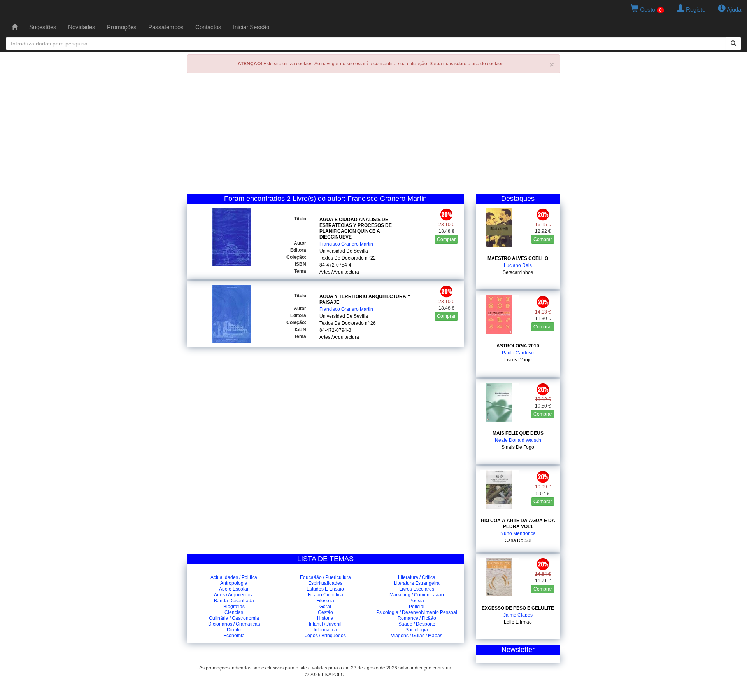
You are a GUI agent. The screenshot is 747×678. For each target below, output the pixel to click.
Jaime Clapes (518, 615)
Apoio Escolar (234, 589)
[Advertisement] (373, 135)
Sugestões (42, 27)
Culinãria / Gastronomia (234, 618)
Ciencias (233, 612)
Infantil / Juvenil (325, 624)
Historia (325, 618)
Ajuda (733, 9)
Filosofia (325, 600)
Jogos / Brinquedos (325, 635)
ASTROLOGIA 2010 (517, 346)
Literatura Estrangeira (417, 583)
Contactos (208, 27)
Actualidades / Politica (233, 577)
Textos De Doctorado (341, 258)
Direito (234, 630)
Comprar (446, 239)
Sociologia (416, 630)
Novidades (81, 27)
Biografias (234, 606)
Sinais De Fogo (518, 447)
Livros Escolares (416, 589)
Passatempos (166, 27)
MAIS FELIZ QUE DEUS (518, 433)
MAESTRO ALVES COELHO (517, 258)
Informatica (325, 630)
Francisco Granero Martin (346, 244)
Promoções (122, 27)
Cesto (650, 9)
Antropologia (233, 583)
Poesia (416, 600)
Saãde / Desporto (416, 624)
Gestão (325, 612)
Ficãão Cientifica (325, 595)
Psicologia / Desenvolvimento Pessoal (416, 612)
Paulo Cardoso (518, 353)
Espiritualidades (325, 583)
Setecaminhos (518, 272)
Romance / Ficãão (417, 618)
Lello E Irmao (518, 622)
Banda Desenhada (234, 600)
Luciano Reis (518, 265)
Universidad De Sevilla (343, 251)
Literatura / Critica (416, 577)
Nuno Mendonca (518, 533)
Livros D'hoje (518, 360)
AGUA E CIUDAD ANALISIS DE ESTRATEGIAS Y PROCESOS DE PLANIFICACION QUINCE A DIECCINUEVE (355, 228)
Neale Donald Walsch (518, 440)
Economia (234, 635)
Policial (416, 606)
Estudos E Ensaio (325, 589)
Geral (325, 606)
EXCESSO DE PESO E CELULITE (518, 608)
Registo (694, 9)
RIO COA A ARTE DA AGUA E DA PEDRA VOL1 (518, 523)
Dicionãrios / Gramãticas (234, 624)
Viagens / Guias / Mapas (416, 635)
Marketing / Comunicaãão (416, 595)
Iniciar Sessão (251, 27)
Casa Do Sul (518, 540)
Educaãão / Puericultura (325, 577)
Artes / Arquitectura (339, 272)
